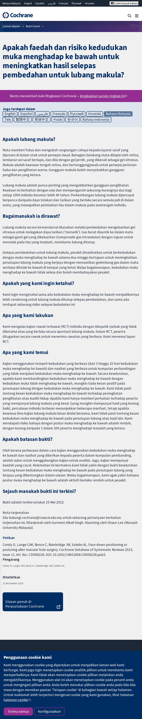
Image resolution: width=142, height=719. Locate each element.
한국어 (72, 119)
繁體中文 (23, 119)
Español (40, 3)
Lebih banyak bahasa (126, 3)
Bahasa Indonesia (95, 119)
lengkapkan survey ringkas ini (102, 96)
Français (63, 3)
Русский (76, 3)
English (28, 3)
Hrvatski (89, 3)
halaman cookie (16, 700)
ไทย (8, 119)
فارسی (51, 3)
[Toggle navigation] (136, 15)
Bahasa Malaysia (12, 3)
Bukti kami (33, 26)
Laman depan (11, 26)
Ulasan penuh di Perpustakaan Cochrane (24, 603)
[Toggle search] (129, 15)
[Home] (18, 15)
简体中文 (42, 119)
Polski (57, 119)
